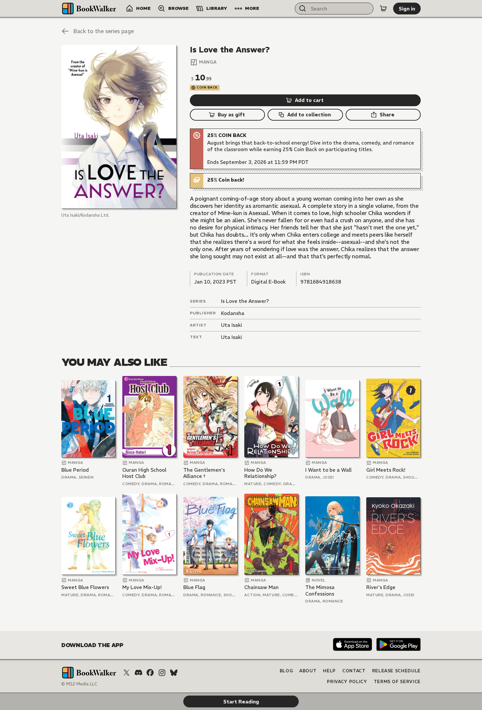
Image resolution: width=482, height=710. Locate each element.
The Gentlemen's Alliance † (204, 473)
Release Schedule (396, 671)
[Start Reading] (119, 127)
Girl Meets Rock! (385, 470)
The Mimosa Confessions (319, 590)
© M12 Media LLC (79, 684)
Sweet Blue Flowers (85, 587)
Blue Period (75, 470)
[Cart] (383, 8)
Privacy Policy (347, 682)
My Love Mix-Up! (142, 587)
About (307, 671)
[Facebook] (150, 673)
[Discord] (138, 673)
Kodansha (232, 313)
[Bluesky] (174, 673)
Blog (286, 671)
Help (329, 671)
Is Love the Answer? (245, 301)
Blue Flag (194, 587)
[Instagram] (162, 673)
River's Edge (380, 587)
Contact (354, 671)
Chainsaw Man (261, 587)
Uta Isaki (231, 325)
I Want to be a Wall (328, 470)
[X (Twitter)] (127, 673)
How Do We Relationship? (260, 473)
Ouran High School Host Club (144, 473)
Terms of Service (397, 682)
